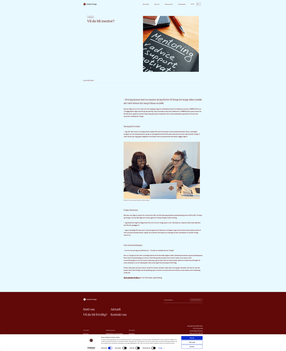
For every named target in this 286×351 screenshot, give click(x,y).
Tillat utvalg (192, 342)
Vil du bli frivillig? (95, 314)
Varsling (132, 334)
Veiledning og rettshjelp (114, 334)
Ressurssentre (169, 4)
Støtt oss (156, 4)
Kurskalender (182, 4)
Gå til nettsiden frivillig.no (132, 278)
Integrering (90, 17)
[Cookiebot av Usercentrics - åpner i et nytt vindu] (91, 348)
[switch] (124, 348)
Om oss (85, 334)
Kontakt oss (119, 314)
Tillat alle (192, 338)
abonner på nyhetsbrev (196, 299)
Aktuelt (116, 309)
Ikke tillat (192, 346)
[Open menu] (192, 4)
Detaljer (160, 348)
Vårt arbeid (146, 4)
